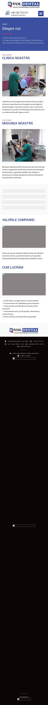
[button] (41, 13)
